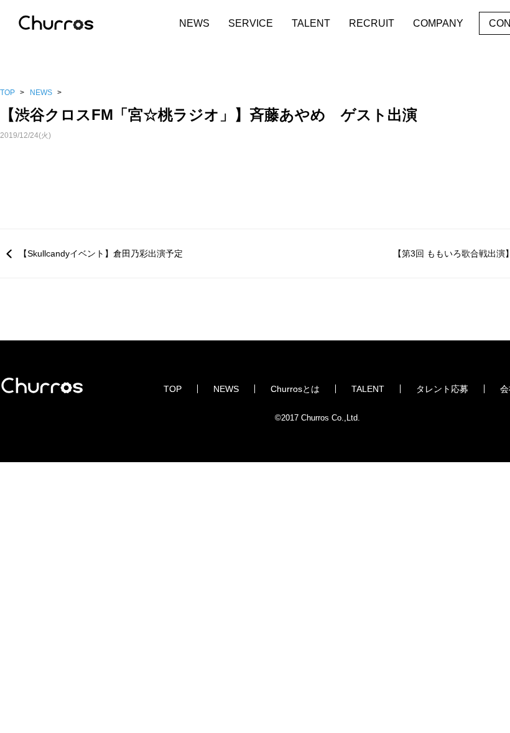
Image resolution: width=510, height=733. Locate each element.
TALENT (311, 23)
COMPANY (438, 23)
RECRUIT (371, 23)
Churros (68, 24)
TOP (7, 92)
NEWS (194, 23)
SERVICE (250, 23)
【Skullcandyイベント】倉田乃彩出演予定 (101, 253)
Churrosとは (295, 389)
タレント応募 (442, 389)
